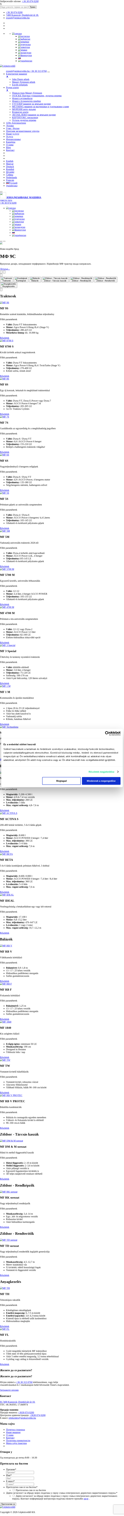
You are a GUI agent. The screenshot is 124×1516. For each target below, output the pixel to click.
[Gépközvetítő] (7, 66)
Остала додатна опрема (24, 120)
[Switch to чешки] (22, 50)
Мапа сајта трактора (16, 1443)
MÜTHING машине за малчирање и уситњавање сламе (40, 106)
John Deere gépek (20, 79)
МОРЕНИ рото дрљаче (24, 109)
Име (9, 1475)
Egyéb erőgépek (20, 84)
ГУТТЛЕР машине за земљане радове (31, 104)
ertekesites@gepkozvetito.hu (22, 1418)
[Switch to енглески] (24, 36)
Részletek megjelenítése (101, 771)
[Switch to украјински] (25, 61)
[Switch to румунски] (24, 44)
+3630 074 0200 (26, 1412)
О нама (9, 144)
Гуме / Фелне (13, 128)
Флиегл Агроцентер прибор (26, 101)
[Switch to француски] (25, 55)
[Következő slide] (4, 272)
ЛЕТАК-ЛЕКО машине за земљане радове (34, 114)
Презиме (11, 1469)
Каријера (10, 142)
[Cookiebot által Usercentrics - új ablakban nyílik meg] (107, 733)
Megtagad (61, 781)
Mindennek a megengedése (101, 781)
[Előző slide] (1, 272)
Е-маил (10, 1481)
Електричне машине (16, 75)
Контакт (10, 150)
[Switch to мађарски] (24, 39)
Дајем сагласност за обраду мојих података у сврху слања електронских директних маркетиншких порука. (61, 1493)
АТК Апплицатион (16, 123)
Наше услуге (12, 134)
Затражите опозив (9, 1390)
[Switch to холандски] (24, 52)
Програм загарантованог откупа (22, 131)
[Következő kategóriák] (1, 289)
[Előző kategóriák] (1, 275)
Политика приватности (18, 1440)
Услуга (9, 136)
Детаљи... (5, 269)
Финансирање (13, 139)
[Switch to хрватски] (24, 47)
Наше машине (13, 1432)
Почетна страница (15, 1429)
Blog (8, 147)
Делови (10, 125)
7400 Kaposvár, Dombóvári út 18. (22, 15)
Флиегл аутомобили (22, 98)
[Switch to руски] (19, 58)
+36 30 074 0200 (14, 12)
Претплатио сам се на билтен (22, 1487)
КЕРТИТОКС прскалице (25, 117)
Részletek (4, 338)
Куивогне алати (20, 112)
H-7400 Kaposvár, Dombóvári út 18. (17, 1402)
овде (86, 1498)
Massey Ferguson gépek (23, 82)
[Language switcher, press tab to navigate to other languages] (17, 33)
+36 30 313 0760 (38, 71)
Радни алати (12, 88)
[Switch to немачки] (23, 41)
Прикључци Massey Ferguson (27, 93)
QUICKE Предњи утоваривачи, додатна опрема (37, 95)
